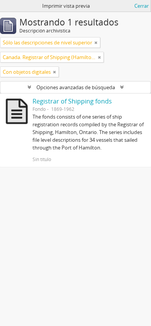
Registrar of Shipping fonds (72, 101)
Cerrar (141, 5)
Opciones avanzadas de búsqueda (75, 87)
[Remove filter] (96, 42)
